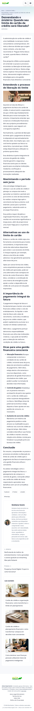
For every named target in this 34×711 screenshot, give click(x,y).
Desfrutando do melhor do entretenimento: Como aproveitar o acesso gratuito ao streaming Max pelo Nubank (16, 554)
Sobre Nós (17, 698)
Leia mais (23, 691)
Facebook (6, 492)
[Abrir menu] (30, 3)
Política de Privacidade (17, 700)
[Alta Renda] (5, 3)
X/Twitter (14, 492)
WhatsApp (7, 496)
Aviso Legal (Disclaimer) (17, 694)
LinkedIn (22, 492)
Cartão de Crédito (10, 10)
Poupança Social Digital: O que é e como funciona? (16, 569)
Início (2, 10)
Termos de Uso (17, 696)
